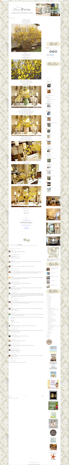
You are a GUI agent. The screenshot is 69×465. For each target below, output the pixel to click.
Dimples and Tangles (50, 103)
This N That (12, 286)
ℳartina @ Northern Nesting (14, 254)
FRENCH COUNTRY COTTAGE (51, 158)
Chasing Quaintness (49, 187)
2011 (48, 337)
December (49, 297)
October (49, 299)
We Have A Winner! (52, 272)
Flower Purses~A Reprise (51, 313)
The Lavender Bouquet (14, 348)
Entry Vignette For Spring (51, 318)
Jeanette (12, 276)
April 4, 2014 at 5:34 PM (15, 298)
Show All (59, 193)
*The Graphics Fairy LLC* (50, 95)
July (48, 303)
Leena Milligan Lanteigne (14, 270)
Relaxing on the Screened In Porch (54, 276)
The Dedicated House (30, 222)
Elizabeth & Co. (49, 128)
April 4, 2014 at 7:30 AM (15, 268)
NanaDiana (12, 260)
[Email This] (18, 244)
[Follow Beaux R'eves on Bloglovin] (50, 55)
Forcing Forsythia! (27, 85)
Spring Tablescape (35, 245)
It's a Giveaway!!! (52, 280)
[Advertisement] (16, 389)
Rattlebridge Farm (13, 334)
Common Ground (49, 134)
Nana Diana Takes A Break (50, 89)
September (49, 300)
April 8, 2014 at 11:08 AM (15, 352)
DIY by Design (49, 140)
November (49, 298)
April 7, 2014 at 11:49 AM (15, 310)
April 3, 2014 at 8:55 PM (15, 258)
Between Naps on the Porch (50, 99)
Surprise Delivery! (50, 322)
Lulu (11, 307)
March (49, 331)
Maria (11, 324)
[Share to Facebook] (21, 244)
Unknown (48, 47)
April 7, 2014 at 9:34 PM (15, 337)
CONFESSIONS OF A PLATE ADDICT (52, 122)
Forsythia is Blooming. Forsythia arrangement (18, 245)
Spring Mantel (49, 328)
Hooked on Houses (49, 156)
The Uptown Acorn (49, 83)
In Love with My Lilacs (51, 311)
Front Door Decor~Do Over (51, 324)
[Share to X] (20, 244)
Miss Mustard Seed (49, 81)
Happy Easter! (49, 316)
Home (26, 396)
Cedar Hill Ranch (49, 146)
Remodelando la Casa (50, 148)
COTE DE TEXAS (49, 154)
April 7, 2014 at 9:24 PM (15, 332)
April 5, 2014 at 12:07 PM (15, 305)
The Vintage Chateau (13, 300)
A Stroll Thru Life (49, 101)
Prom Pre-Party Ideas (50, 312)
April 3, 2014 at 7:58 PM (15, 252)
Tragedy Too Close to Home (51, 321)
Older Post (42, 396)
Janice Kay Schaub (13, 354)
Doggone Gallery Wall (50, 329)
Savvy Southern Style (50, 164)
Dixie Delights (49, 97)
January (49, 333)
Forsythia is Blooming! (51, 327)
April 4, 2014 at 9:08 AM (15, 279)
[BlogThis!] (19, 244)
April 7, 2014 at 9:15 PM (15, 322)
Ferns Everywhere (50, 317)
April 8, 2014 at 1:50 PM (15, 358)
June (48, 304)
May (48, 305)
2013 (48, 335)
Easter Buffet (49, 323)
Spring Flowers (28, 245)
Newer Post (10, 396)
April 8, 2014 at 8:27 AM (15, 346)
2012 (48, 336)
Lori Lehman (12, 339)
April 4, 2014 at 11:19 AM (15, 284)
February (49, 332)
